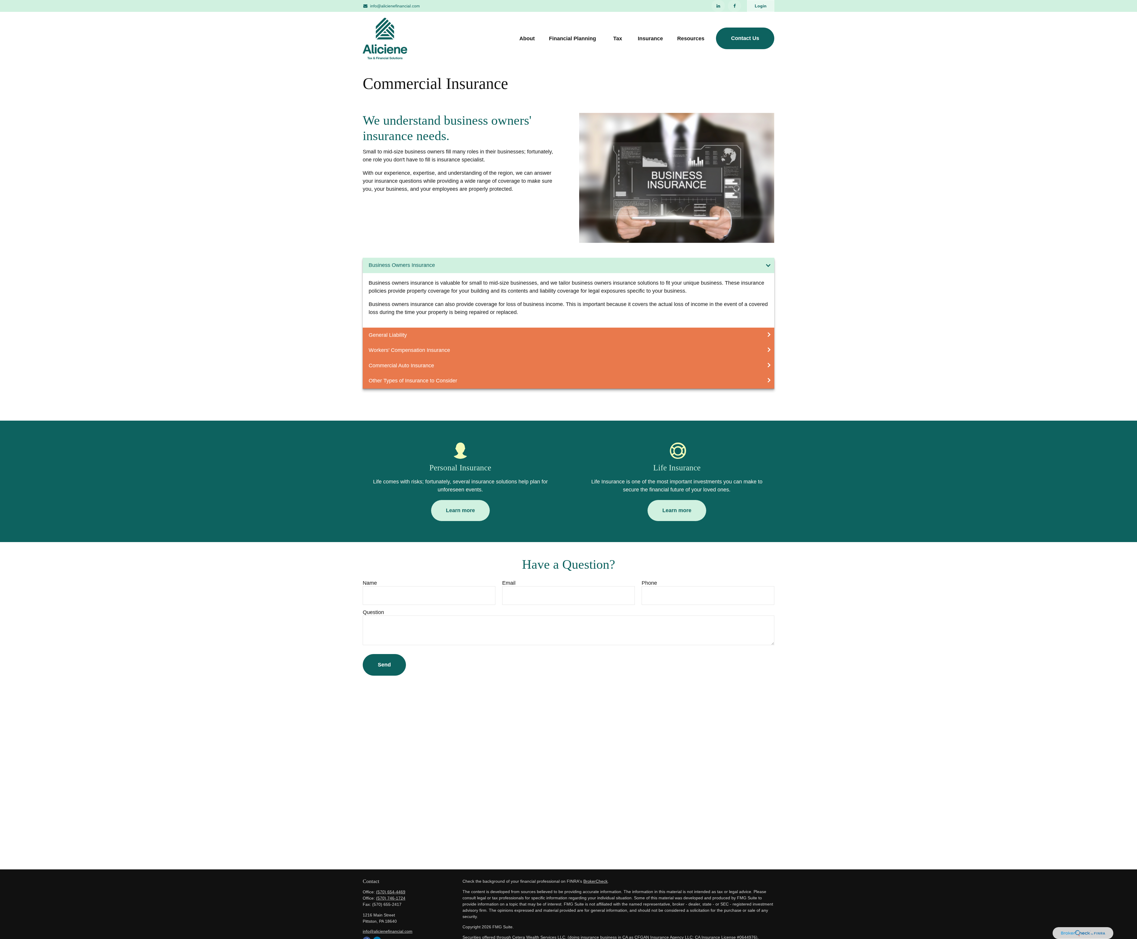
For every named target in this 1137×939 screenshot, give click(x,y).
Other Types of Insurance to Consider (413, 381)
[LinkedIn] (718, 6)
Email (508, 583)
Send (384, 665)
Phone (649, 583)
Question (373, 612)
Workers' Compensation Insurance (409, 350)
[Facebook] (734, 6)
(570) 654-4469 (390, 892)
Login (761, 6)
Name (370, 583)
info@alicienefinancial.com (395, 6)
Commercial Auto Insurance (401, 365)
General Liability (388, 335)
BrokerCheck (595, 881)
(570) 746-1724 (390, 898)
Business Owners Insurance (402, 265)
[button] (527, 38)
